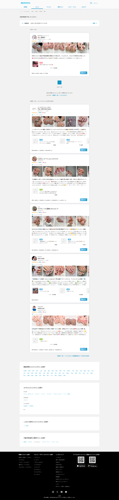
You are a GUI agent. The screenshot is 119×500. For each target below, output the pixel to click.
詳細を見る (83, 73)
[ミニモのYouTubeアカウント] (66, 492)
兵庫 (59, 373)
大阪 (56, 373)
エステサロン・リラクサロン (25, 467)
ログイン (96, 3)
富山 (93, 370)
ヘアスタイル (37, 457)
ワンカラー (49, 394)
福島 (49, 370)
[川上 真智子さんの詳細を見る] (59, 54)
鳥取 (72, 373)
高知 (32, 375)
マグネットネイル (57, 394)
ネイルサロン (27, 11)
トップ (21, 11)
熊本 (48, 375)
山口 (88, 373)
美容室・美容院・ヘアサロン (25, 457)
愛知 (40, 373)
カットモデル (37, 474)
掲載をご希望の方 (60, 467)
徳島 (92, 373)
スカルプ (25, 400)
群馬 (60, 370)
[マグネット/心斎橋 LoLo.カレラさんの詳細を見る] (59, 228)
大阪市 (36, 11)
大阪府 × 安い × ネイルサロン (59, 95)
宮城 (45, 370)
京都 (52, 373)
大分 (52, 375)
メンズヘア (36, 459)
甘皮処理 (25, 406)
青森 (29, 370)
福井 (28, 373)
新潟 (89, 370)
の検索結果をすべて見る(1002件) (73, 356)
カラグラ (37, 394)
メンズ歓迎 (26, 425)
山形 (41, 370)
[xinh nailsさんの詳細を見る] (59, 278)
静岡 (36, 373)
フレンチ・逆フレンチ (28, 394)
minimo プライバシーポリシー (62, 479)
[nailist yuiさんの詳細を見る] (59, 328)
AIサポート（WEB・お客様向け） (63, 486)
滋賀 (48, 373)
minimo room (59, 464)
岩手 (37, 370)
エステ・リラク (55, 441)
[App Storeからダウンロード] (81, 466)
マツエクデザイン (38, 472)
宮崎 (56, 375)
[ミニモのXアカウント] (57, 492)
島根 (76, 373)
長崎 (44, 375)
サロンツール (59, 469)
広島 (84, 373)
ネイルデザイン (37, 469)
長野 (85, 370)
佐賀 (40, 375)
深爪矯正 (31, 406)
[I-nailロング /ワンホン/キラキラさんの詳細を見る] (59, 178)
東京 (77, 370)
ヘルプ (57, 484)
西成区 (40, 11)
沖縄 (64, 375)
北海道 (25, 370)
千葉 (73, 370)
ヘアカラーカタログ (38, 462)
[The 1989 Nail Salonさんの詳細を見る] (59, 129)
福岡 (36, 375)
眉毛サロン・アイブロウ (24, 464)
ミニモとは (58, 457)
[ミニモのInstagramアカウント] (53, 492)
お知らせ (58, 462)
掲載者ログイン (59, 472)
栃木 (57, 370)
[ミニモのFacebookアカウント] (61, 492)
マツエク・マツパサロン (24, 462)
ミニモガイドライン (60, 474)
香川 (25, 375)
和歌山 (67, 373)
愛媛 (28, 375)
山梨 (81, 370)
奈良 (63, 373)
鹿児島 (60, 375)
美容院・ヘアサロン (28, 441)
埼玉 (64, 370)
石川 (25, 373)
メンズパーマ (37, 467)
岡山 (80, 373)
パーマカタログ (37, 464)
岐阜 (32, 373)
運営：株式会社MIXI (60, 459)
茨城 (53, 370)
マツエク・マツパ (46, 441)
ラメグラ (43, 394)
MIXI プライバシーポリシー (62, 481)
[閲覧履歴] (91, 3)
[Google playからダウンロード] (92, 466)
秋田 (33, 370)
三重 (44, 373)
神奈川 (68, 370)
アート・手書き (66, 394)
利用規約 (58, 476)
